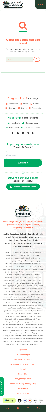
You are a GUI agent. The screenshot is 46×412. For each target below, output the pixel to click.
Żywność (23, 350)
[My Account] (17, 409)
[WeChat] (28, 133)
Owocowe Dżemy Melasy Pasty (22, 383)
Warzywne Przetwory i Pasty (23, 364)
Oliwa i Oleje (23, 374)
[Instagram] (17, 133)
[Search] (7, 408)
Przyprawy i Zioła (23, 379)
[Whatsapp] (23, 133)
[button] (23, 187)
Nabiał (23, 369)
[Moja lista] (28, 409)
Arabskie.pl (23, 388)
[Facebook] (12, 133)
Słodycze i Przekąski (23, 359)
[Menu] (40, 4)
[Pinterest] (33, 133)
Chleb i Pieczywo (23, 355)
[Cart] (38, 409)
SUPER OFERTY (23, 393)
